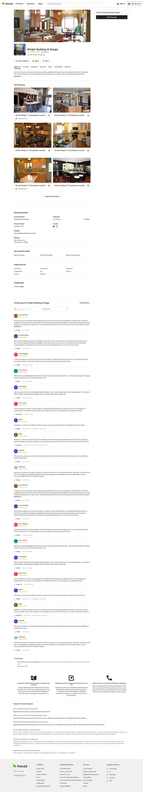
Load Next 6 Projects (52, 196)
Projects (26, 67)
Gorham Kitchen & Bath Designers (107, 732)
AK (16, 451)
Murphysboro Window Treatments (113, 741)
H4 (16, 336)
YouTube (112, 777)
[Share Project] (49, 115)
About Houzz (40, 768)
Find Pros (19, 4)
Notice (44, 774)
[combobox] (75, 4)
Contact (85, 783)
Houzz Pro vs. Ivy (65, 774)
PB (16, 387)
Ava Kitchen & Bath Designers (45, 732)
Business (34, 67)
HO (16, 468)
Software (30, 4)
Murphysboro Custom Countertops (95, 743)
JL (16, 371)
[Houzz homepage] (8, 3)
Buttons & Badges (65, 786)
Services (43, 67)
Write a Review (84, 303)
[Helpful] (15, 330)
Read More (17, 76)
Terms (38, 777)
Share (37, 61)
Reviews (68, 67)
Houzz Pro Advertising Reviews (69, 777)
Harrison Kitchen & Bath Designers (40, 734)
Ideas (40, 4)
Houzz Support (87, 780)
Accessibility (87, 777)
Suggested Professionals (90, 774)
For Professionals (65, 768)
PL (16, 420)
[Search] (48, 4)
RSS (111, 780)
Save (47, 61)
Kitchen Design (17, 753)
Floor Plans (72, 753)
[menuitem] (20, 3)
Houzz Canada (87, 768)
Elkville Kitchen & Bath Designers (87, 732)
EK (16, 435)
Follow (87, 219)
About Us (17, 67)
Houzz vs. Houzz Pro (66, 771)
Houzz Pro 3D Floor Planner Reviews (71, 780)
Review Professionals (89, 771)
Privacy (38, 774)
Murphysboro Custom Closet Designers (47, 743)
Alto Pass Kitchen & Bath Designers (24, 732)
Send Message (112, 17)
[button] (52, 290)
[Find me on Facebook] (54, 226)
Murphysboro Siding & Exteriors (22, 741)
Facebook (113, 774)
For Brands (63, 783)
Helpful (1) (19, 414)
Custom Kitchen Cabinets (31, 753)
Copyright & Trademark (43, 786)
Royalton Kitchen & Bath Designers (105, 734)
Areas (50, 67)
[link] (18, 326)
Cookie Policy (40, 780)
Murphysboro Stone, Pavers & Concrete (90, 741)
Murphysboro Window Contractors (23, 743)
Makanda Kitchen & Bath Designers (82, 734)
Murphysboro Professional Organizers (71, 743)
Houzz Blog (113, 768)
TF (16, 404)
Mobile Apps (40, 783)
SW (16, 354)
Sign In (85, 786)
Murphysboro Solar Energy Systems (44, 741)
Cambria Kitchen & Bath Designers (65, 732)
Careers (38, 771)
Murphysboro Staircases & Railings (66, 741)
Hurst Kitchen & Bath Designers (61, 734)
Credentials (58, 67)
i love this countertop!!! (33, 662)
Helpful (18, 330)
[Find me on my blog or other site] (57, 226)
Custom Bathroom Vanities (48, 753)
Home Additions (63, 753)
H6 (16, 316)
